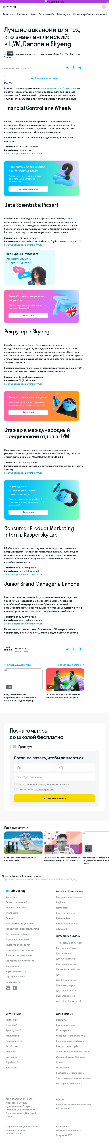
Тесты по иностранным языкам (73, 1078)
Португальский (14, 1040)
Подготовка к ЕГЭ (65, 995)
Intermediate (63, 918)
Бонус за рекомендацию (19, 955)
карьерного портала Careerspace (58, 88)
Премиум (61, 1019)
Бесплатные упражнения (70, 1072)
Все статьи (8, 14)
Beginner (61, 902)
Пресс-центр (13, 981)
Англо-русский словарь (69, 1083)
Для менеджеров (65, 985)
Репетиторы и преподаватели (22, 928)
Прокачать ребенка (83, 14)
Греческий (11, 1056)
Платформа (12, 912)
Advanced (61, 928)
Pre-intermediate (65, 912)
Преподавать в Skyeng (18, 934)
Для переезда (64, 953)
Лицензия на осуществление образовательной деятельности (22, 1130)
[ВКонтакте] (8, 988)
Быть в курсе (63, 14)
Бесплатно (28, 315)
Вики (33, 14)
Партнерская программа (20, 950)
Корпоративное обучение (20, 960)
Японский (11, 1067)
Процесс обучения (16, 907)
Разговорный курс (66, 948)
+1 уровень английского (69, 942)
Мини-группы (63, 1030)
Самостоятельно (65, 1025)
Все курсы (11, 896)
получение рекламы (44, 789)
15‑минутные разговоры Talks (72, 1051)
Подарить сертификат (18, 944)
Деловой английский (68, 969)
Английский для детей (68, 1001)
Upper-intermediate (67, 923)
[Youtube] (14, 988)
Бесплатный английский (70, 1040)
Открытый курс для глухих (71, 1035)
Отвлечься (22, 14)
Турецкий (11, 1051)
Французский (13, 1030)
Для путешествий (66, 958)
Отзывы (10, 918)
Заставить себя (46, 14)
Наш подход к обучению (19, 923)
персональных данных (58, 784)
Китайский (12, 1046)
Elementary (62, 907)
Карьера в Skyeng (15, 976)
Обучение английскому (69, 897)
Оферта (60, 1099)
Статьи (60, 1062)
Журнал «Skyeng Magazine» (71, 1056)
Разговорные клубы (67, 1046)
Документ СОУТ (64, 1135)
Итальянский (13, 1035)
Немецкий (11, 1025)
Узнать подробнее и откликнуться (23, 153)
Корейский (12, 1062)
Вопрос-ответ (13, 965)
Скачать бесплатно (28, 188)
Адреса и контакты (16, 971)
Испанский (101, 14)
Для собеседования (67, 963)
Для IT (59, 974)
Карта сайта (63, 1067)
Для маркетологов (66, 990)
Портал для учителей (17, 939)
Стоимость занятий (16, 902)
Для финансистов (66, 979)
